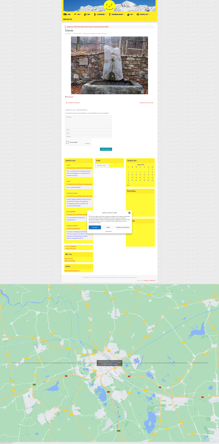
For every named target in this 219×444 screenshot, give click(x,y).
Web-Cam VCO (69, 258)
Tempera (146, 280)
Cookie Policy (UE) (70, 248)
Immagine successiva (145, 103)
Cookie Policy (109, 231)
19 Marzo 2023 (77, 33)
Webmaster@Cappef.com (72, 271)
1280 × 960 (101, 33)
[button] (129, 213)
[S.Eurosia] (109, 65)
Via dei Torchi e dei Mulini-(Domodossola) (80, 168)
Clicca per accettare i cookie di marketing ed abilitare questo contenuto (109, 363)
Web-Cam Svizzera (70, 261)
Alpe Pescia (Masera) (74, 228)
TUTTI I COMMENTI (70, 246)
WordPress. (153, 280)
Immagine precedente (73, 103)
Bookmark (70, 97)
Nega (108, 227)
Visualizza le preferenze (122, 227)
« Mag (128, 185)
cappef (69, 33)
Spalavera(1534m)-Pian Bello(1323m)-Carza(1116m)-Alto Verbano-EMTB (87, 27)
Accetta (95, 227)
